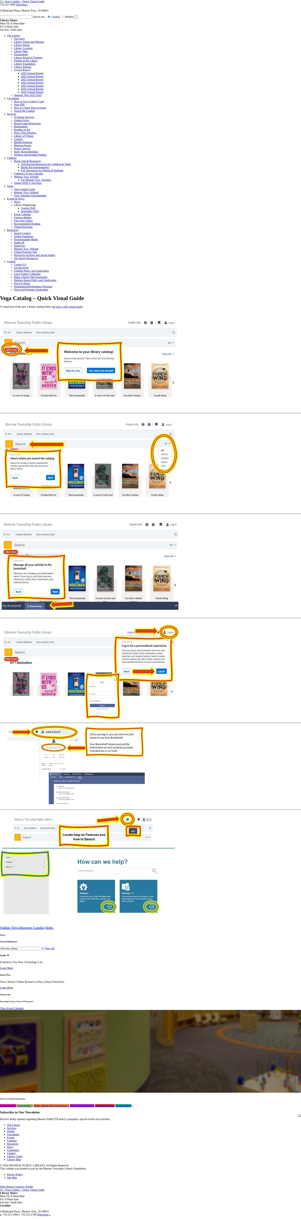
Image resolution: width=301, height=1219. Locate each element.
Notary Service (22, 148)
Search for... (39, 16)
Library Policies (22, 67)
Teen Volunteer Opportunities (30, 195)
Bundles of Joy (22, 129)
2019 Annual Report (32, 92)
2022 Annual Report (32, 82)
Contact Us (20, 264)
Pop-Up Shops (22, 283)
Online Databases (23, 236)
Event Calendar (22, 214)
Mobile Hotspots (23, 142)
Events (10, 1137)
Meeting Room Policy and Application (35, 280)
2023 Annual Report (32, 79)
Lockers (18, 139)
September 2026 (30, 211)
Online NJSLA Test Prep (27, 183)
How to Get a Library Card (29, 101)
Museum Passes (22, 145)
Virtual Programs (23, 226)
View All (50, 948)
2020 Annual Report (32, 88)
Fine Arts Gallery (23, 220)
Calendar (12, 1140)
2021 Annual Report (32, 85)
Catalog (55, 16)
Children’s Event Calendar (28, 173)
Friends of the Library (26, 60)
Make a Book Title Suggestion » (51, 1105)
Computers (13, 1150)
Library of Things (23, 135)
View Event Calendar (12, 1008)
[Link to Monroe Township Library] (22, 1)
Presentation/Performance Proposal (33, 286)
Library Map (21, 51)
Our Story (19, 38)
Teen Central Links (24, 189)
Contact (11, 261)
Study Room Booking (26, 151)
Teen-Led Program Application (31, 289)
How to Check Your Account (30, 107)
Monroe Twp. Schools (26, 176)
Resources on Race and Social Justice (34, 255)
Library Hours (22, 45)
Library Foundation (24, 63)
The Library (13, 35)
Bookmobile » (25, 1105)
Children (12, 157)
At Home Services (24, 117)
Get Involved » (8, 1105)
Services (11, 114)
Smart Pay (19, 245)
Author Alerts (21, 120)
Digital (10, 1131)
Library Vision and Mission (29, 41)
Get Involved (21, 267)
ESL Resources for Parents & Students (42, 170)
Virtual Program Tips (25, 252)
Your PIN (19, 104)
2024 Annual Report (32, 76)
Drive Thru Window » (82, 1105)
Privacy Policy (15, 1174)
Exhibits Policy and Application (31, 270)
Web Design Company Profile (16, 1186)
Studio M (19, 242)
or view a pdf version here (67, 306)
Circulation (13, 98)
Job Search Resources (26, 258)
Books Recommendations (35, 167)
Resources (12, 230)
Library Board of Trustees (28, 57)
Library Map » (123, 1105)
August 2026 (28, 208)
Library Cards (14, 1156)
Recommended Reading (27, 223)
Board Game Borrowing (27, 123)
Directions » (44, 1214)
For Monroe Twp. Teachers (36, 179)
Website (69, 16)
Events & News (15, 198)
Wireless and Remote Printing (30, 154)
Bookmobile (21, 126)
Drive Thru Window (25, 132)
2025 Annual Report (32, 73)
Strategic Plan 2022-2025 (28, 95)
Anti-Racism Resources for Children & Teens (46, 164)
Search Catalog (22, 233)
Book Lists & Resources (27, 161)
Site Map (12, 1177)
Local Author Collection (27, 273)
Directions (21, 4)
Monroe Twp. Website (26, 248)
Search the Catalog (24, 110)
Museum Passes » (105, 1105)
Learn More (6, 968)
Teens (10, 186)
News (17, 201)
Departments (21, 54)
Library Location (23, 48)
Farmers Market (22, 217)
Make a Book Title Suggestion (30, 277)
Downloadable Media (26, 239)
